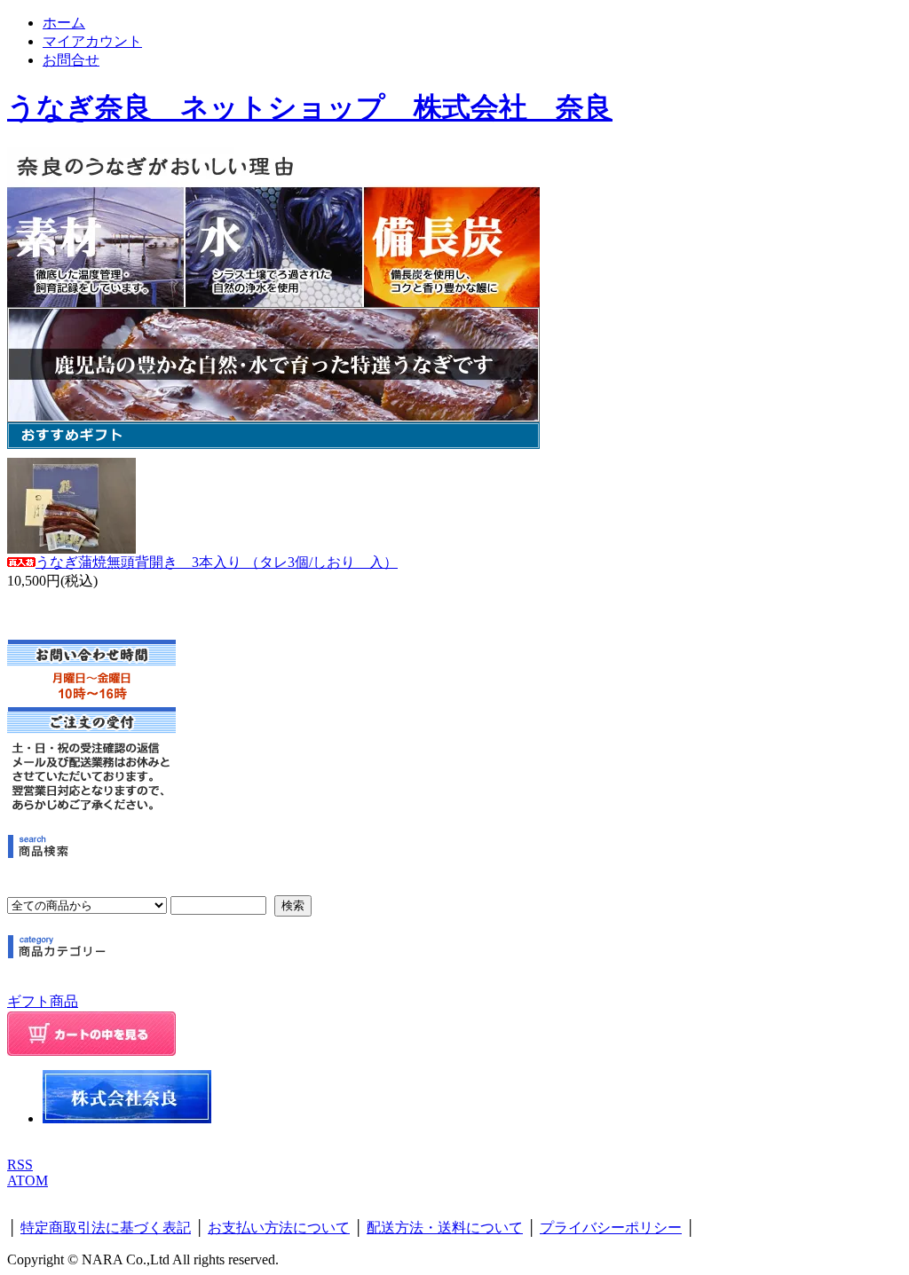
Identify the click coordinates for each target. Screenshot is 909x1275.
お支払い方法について (279, 1227)
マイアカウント (92, 41)
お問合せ (71, 59)
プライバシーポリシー (611, 1227)
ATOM (27, 1180)
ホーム (64, 22)
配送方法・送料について (445, 1227)
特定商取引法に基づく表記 (105, 1227)
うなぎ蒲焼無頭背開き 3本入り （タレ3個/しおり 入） (217, 562)
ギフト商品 (42, 1001)
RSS (20, 1164)
